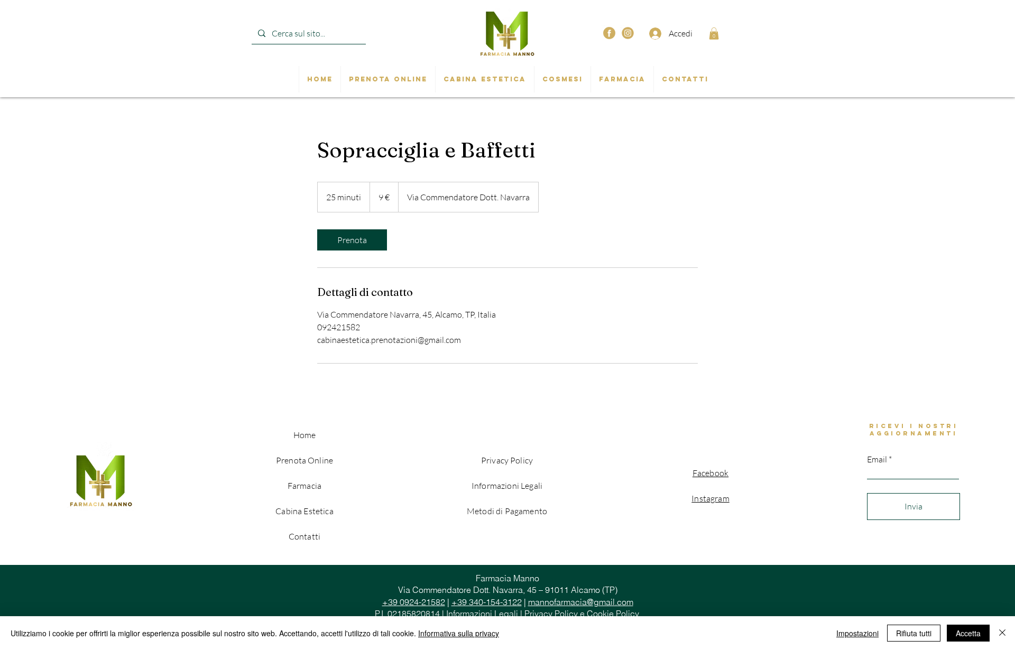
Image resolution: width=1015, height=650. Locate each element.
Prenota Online (304, 460)
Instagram (710, 498)
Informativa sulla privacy (458, 633)
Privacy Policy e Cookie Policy (581, 613)
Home (304, 435)
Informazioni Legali (482, 613)
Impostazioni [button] (857, 633)
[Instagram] (627, 33)
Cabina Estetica (304, 511)
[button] (714, 33)
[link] (352, 239)
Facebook (710, 473)
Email (877, 459)
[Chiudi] (1002, 633)
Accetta (968, 633)
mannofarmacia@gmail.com (580, 602)
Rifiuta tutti (913, 633)
